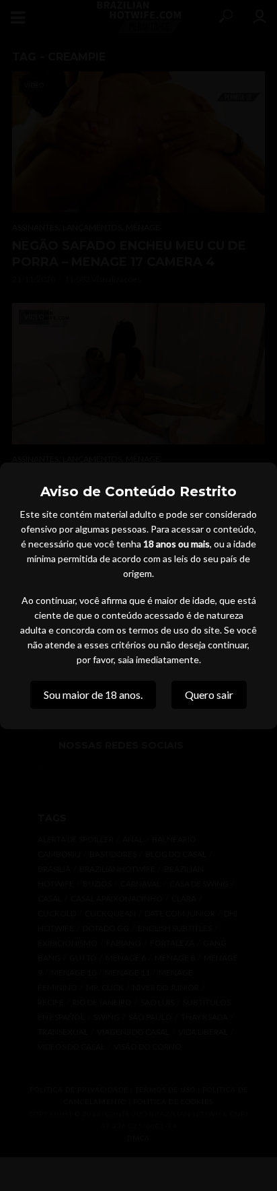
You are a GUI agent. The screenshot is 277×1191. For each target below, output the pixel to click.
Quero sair (209, 694)
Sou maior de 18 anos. (93, 694)
